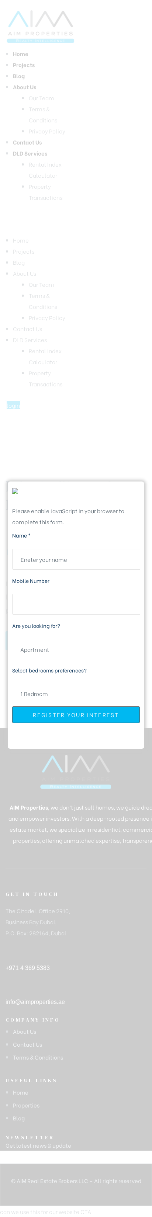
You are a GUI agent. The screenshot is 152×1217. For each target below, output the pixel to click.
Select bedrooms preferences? (49, 670)
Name (21, 535)
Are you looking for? (36, 625)
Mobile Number (30, 580)
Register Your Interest (76, 714)
